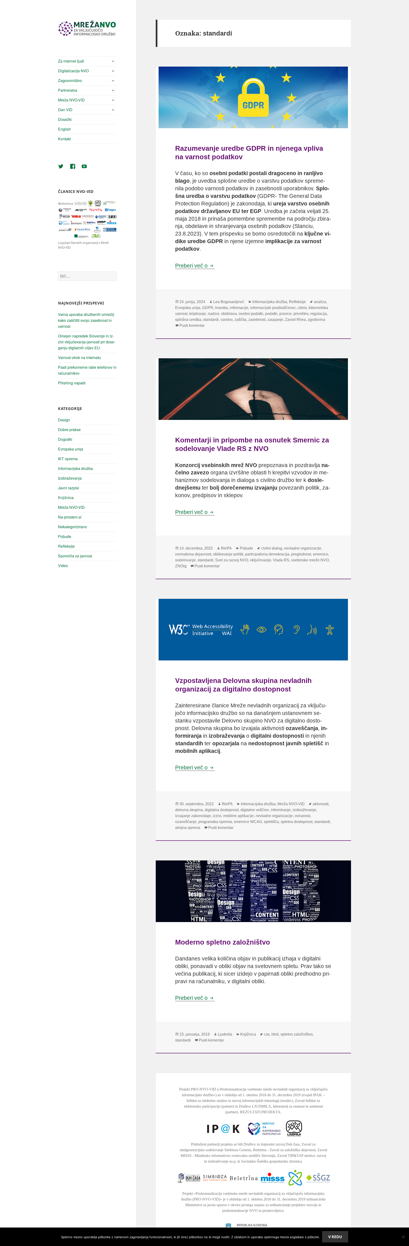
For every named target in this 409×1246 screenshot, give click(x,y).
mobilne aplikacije (238, 816)
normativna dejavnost (193, 554)
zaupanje (275, 320)
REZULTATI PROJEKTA (260, 1112)
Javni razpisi (68, 488)
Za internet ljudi (71, 61)
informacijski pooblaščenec (273, 308)
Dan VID (65, 109)
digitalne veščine (254, 810)
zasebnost (257, 320)
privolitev (300, 314)
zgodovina (316, 320)
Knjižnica (66, 497)
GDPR (207, 308)
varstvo (227, 320)
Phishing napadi (71, 383)
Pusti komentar (191, 325)
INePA (226, 548)
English (64, 129)
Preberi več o (195, 266)
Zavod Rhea (295, 320)
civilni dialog (271, 548)
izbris (302, 308)
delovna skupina (189, 810)
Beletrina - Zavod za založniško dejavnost (284, 1150)
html (275, 1034)
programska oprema (215, 822)
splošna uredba (188, 320)
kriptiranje (197, 314)
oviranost (302, 816)
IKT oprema (68, 458)
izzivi (217, 816)
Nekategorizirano (72, 526)
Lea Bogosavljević (228, 302)
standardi (211, 320)
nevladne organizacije (302, 548)
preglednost (301, 554)
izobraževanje (304, 810)
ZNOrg (181, 566)
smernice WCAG (248, 822)
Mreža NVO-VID (71, 100)
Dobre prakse (69, 429)
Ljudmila (225, 1034)
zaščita (240, 320)
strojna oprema (187, 828)
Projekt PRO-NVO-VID (197, 1089)
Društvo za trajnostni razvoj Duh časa (272, 1144)
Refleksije (66, 546)
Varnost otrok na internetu (79, 357)
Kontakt (64, 138)
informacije (239, 308)
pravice (285, 314)
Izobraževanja (70, 478)
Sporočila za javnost (75, 556)
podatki (271, 314)
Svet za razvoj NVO (231, 560)
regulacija (318, 314)
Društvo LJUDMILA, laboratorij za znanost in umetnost (281, 1106)
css (267, 1034)
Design (64, 420)
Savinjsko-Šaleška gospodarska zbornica (271, 1161)
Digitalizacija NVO (73, 70)
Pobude (64, 536)
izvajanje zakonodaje (193, 816)
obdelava (229, 314)
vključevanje (260, 560)
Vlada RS (281, 560)
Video (63, 565)
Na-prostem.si (69, 517)
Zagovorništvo (70, 80)
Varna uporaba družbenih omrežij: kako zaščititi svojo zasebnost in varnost (86, 320)
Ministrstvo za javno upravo (206, 1205)
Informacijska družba (75, 468)
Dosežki (65, 119)
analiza (320, 302)
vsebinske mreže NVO (310, 560)
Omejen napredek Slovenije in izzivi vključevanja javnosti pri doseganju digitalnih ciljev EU (86, 341)
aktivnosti (321, 804)
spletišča (271, 822)
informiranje (281, 810)
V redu (335, 1236)
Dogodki (65, 439)
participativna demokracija (267, 554)
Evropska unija (70, 449)
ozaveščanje (185, 822)
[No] (403, 1236)
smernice (320, 554)
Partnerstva (67, 90)
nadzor (213, 314)
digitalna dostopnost (222, 810)
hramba (221, 308)
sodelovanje (185, 560)
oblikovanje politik (228, 554)
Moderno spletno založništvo (222, 942)
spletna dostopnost (296, 822)
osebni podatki (251, 314)
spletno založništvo (296, 1034)
